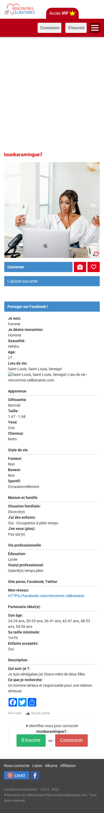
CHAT (19, 775)
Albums (51, 766)
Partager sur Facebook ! (27, 306)
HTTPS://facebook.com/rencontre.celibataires (46, 596)
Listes (37, 766)
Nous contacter (17, 766)
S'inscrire (31, 740)
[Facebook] (35, 775)
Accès (58, 13)
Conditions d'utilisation (20, 789)
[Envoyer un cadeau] (80, 267)
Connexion (71, 740)
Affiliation (68, 766)
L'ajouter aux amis (22, 281)
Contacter (15, 267)
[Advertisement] (52, 93)
